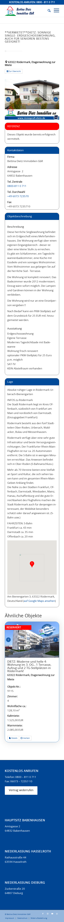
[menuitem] (48, 10)
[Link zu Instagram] (47, 913)
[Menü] (55, 10)
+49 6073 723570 (18, 196)
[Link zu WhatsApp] (57, 913)
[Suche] (48, 10)
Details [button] (14, 738)
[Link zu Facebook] (43, 913)
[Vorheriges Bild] (8, 99)
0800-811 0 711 (16, 186)
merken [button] (26, 738)
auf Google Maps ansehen (39, 601)
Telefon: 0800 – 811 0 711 (20, 777)
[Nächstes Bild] (55, 99)
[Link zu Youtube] (52, 913)
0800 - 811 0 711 (45, 2)
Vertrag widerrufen (21, 790)
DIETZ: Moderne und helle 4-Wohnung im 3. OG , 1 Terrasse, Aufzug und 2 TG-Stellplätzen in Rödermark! (29, 666)
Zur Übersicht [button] (14, 71)
